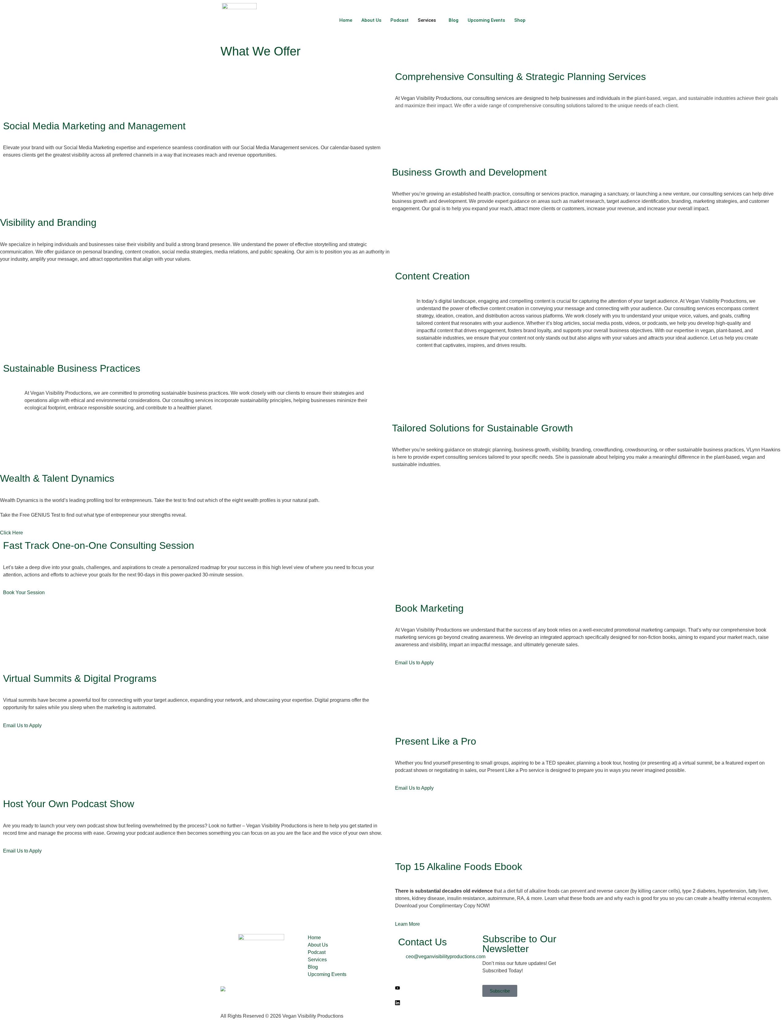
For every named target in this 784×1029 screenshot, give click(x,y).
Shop (520, 20)
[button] (557, 19)
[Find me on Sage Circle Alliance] (223, 989)
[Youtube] (435, 988)
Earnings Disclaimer (485, 1016)
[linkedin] (435, 1002)
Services (427, 20)
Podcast (399, 20)
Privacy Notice (526, 1016)
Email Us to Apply (414, 662)
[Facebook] (435, 973)
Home (345, 20)
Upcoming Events (486, 20)
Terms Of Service (440, 1016)
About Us (371, 20)
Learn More (407, 924)
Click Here (11, 532)
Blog (453, 20)
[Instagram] (435, 995)
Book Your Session (24, 592)
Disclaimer (406, 1016)
